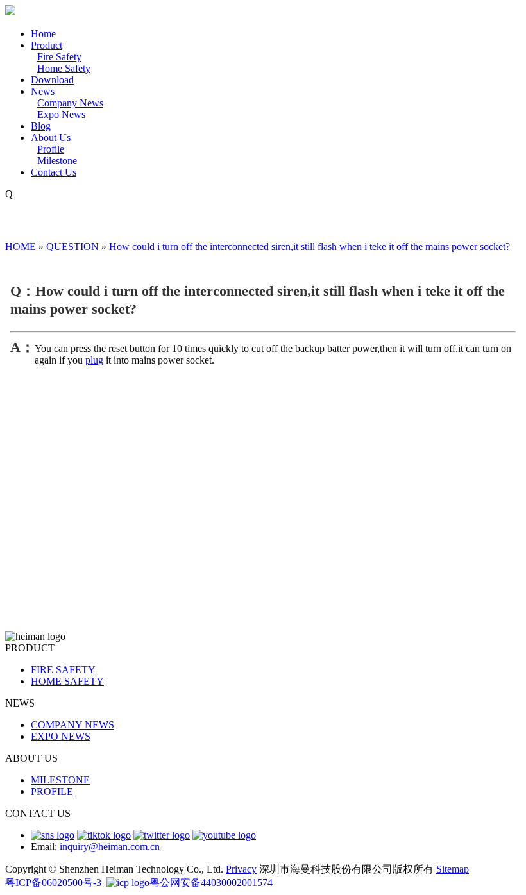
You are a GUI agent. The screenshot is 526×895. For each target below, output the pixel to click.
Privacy (241, 869)
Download (52, 79)
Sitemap (452, 869)
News (43, 91)
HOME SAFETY (67, 681)
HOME (20, 246)
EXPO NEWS (60, 736)
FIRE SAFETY (63, 669)
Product (46, 45)
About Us (51, 137)
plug (94, 360)
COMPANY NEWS (72, 724)
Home (43, 33)
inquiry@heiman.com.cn (110, 846)
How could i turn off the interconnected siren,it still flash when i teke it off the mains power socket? (309, 246)
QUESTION (72, 246)
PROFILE (52, 791)
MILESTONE (60, 779)
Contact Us (53, 172)
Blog (41, 126)
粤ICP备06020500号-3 (54, 882)
